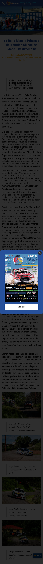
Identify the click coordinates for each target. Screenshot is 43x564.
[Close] (40, 253)
